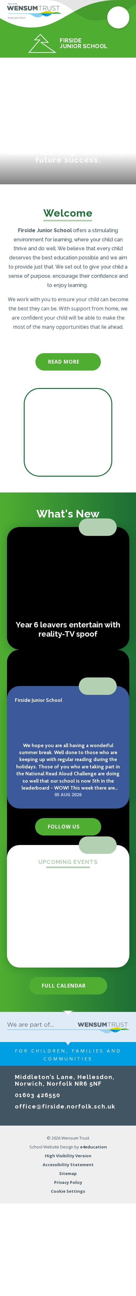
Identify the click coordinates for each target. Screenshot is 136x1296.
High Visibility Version (68, 1156)
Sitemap (68, 1173)
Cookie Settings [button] (68, 1191)
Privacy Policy (68, 1182)
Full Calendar (64, 985)
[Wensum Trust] (34, 11)
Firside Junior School (38, 700)
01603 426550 (37, 1095)
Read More (63, 361)
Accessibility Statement (68, 1164)
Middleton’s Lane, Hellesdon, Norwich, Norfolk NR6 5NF (65, 1080)
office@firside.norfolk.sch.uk (65, 1106)
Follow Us (64, 826)
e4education (93, 1147)
